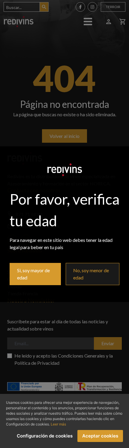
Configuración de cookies (45, 436)
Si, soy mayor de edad (33, 273)
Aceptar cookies (100, 436)
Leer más (58, 424)
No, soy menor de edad (91, 273)
